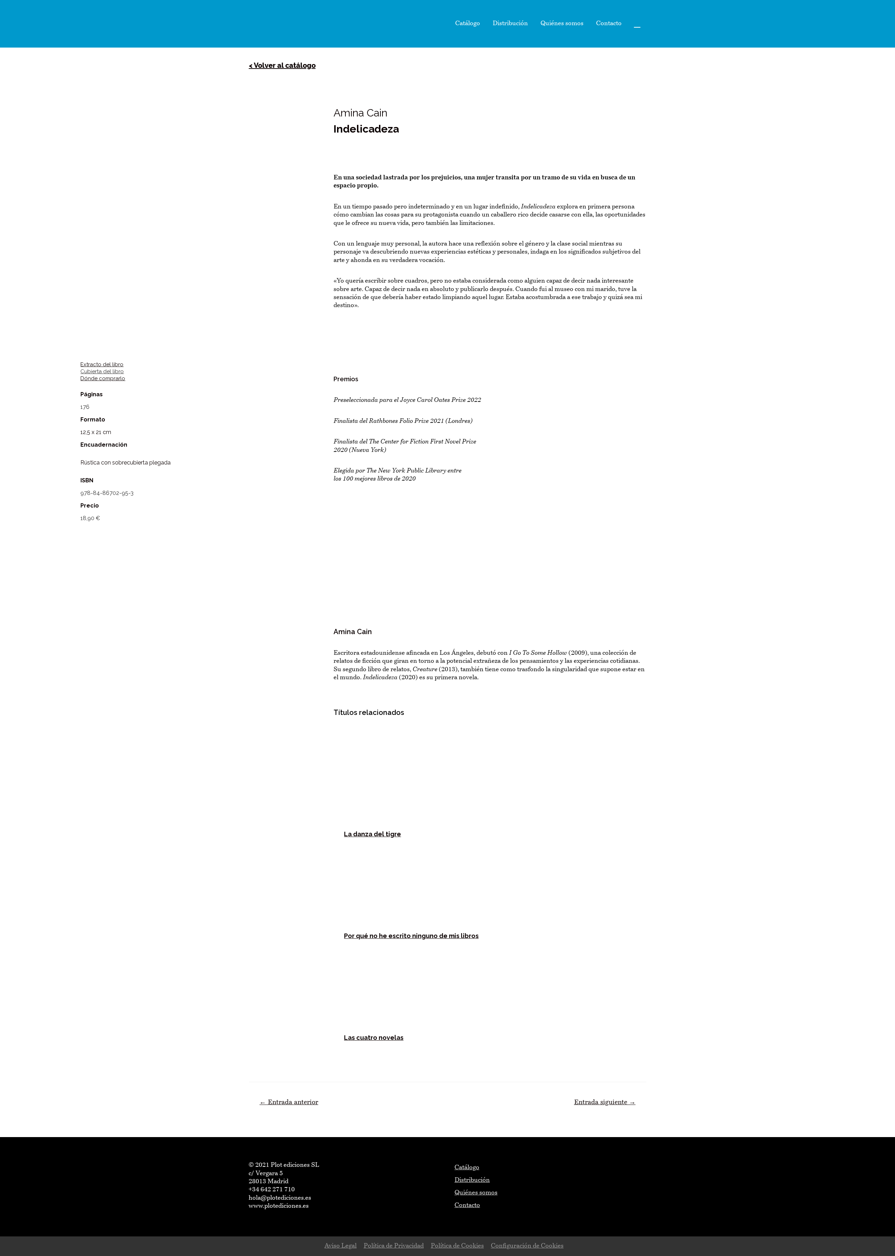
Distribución (510, 24)
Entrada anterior (288, 1102)
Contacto (609, 24)
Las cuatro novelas (373, 1037)
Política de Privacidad (394, 1246)
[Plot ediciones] (266, 24)
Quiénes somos (561, 24)
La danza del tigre (372, 834)
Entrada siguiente (605, 1102)
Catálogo (467, 24)
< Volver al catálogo (282, 65)
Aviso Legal (340, 1246)
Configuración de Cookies (527, 1246)
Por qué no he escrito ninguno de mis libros (411, 935)
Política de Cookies (457, 1246)
